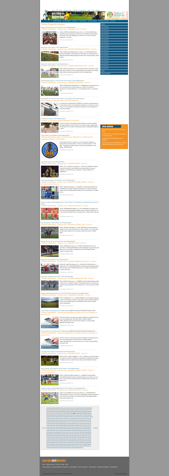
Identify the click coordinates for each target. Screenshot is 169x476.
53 (57, 411)
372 (61, 442)
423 (61, 447)
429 (77, 447)
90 (88, 413)
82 (72, 413)
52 (55, 411)
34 (63, 409)
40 (76, 409)
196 (90, 423)
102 (69, 415)
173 (74, 421)
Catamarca (43, 202)
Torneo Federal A (57, 20)
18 (76, 408)
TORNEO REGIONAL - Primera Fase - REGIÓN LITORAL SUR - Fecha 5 (66, 224)
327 (77, 437)
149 (55, 420)
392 (69, 444)
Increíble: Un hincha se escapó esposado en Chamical (60, 120)
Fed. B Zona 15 (104, 63)
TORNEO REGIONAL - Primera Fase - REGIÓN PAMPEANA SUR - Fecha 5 (67, 278)
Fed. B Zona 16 (104, 65)
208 (77, 425)
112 (50, 416)
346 (82, 439)
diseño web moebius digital (121, 473)
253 (61, 430)
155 (71, 420)
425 (66, 447)
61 (74, 411)
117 (63, 416)
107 (82, 415)
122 (76, 416)
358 (69, 440)
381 (84, 442)
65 (82, 411)
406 (61, 445)
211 (84, 425)
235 (58, 428)
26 (47, 409)
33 (61, 409)
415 (84, 445)
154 (69, 420)
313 (84, 435)
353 (55, 440)
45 (86, 409)
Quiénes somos (68, 10)
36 (67, 409)
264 (90, 430)
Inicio (53, 10)
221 (66, 427)
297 (87, 433)
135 (63, 418)
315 (90, 435)
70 (47, 413)
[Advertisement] (69, 4)
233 (53, 428)
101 (67, 415)
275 (74, 432)
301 (53, 435)
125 (83, 416)
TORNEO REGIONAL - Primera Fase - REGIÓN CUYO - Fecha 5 (63, 243)
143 (84, 418)
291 (71, 433)
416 (87, 445)
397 (82, 444)
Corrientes (46, 180)
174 (77, 421)
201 (58, 425)
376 (71, 442)
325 (71, 437)
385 (50, 444)
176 (82, 421)
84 (76, 413)
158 (79, 420)
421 (55, 447)
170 (66, 421)
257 (71, 430)
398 (84, 444)
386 (53, 444)
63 (78, 411)
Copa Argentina (82, 20)
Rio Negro (47, 80)
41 (78, 409)
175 (79, 421)
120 (70, 416)
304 (61, 435)
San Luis (52, 27)
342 (71, 439)
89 (86, 413)
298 (90, 433)
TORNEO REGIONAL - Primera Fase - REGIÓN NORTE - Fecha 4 (64, 353)
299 (48, 435)
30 (55, 409)
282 (48, 433)
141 (79, 418)
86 (80, 413)
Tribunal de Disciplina (104, 20)
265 (48, 432)
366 (90, 440)
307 (69, 435)
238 (66, 428)
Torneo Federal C (59, 27)
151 (61, 420)
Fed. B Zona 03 (104, 32)
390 (63, 444)
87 (82, 413)
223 (71, 427)
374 (66, 442)
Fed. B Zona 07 (104, 42)
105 (77, 415)
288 (63, 433)
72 (51, 413)
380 (82, 442)
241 (74, 428)
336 (55, 439)
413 (79, 445)
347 (84, 439)
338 (61, 439)
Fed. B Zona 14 (104, 60)
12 (64, 408)
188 (69, 423)
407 (63, 445)
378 (77, 442)
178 (87, 421)
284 (53, 433)
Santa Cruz (52, 80)
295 (82, 433)
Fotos (93, 10)
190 (74, 423)
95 (53, 415)
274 (71, 432)
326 (74, 437)
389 (61, 444)
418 (48, 447)
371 (58, 442)
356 (63, 440)
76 (59, 413)
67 (86, 411)
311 (79, 435)
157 (77, 420)
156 (74, 420)
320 (58, 437)
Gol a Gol (57, 464)
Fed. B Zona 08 (104, 45)
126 (86, 416)
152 (63, 420)
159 (82, 420)
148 (53, 420)
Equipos (98, 10)
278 (82, 432)
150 (58, 420)
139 (74, 418)
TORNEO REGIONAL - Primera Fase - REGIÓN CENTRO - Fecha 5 (64, 206)
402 (50, 445)
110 (90, 415)
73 (53, 413)
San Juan (48, 27)
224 (74, 427)
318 (53, 437)
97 (57, 415)
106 (80, 415)
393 (71, 444)
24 (89, 408)
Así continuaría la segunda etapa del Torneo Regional (59, 100)
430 (79, 447)
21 (83, 408)
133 (58, 418)
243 (79, 428)
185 (61, 423)
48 (47, 411)
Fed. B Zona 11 (104, 52)
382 (87, 442)
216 (53, 427)
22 (85, 408)
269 (58, 432)
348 (87, 439)
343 (74, 439)
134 (61, 418)
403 (53, 445)
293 (77, 433)
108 (85, 415)
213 (90, 425)
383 (90, 442)
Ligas (88, 10)
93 (49, 415)
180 (48, 423)
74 (55, 413)
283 (50, 433)
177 (84, 421)
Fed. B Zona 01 (104, 26)
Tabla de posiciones (106, 73)
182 (53, 423)
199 (53, 425)
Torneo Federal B (56, 467)
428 (74, 447)
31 (57, 409)
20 (81, 408)
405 (58, 445)
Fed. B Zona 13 (104, 58)
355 (61, 440)
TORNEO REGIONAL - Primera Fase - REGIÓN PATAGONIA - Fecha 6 (65, 82)
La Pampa (50, 276)
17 (74, 408)
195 (87, 423)
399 (87, 444)
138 (71, 418)
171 (69, 421)
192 (79, 423)
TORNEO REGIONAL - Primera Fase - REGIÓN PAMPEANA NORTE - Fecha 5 (68, 261)
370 (55, 442)
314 (87, 435)
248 (48, 430)
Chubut (42, 80)
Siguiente (96, 428)
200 (55, 425)
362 (79, 440)
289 (66, 433)
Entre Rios (43, 222)
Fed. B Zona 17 (104, 68)
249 (50, 430)
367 (48, 442)
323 (66, 437)
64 (80, 411)
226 (79, 427)
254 (63, 430)
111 (47, 416)
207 (74, 425)
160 (84, 420)
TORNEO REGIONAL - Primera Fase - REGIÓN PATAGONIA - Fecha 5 (65, 295)
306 (66, 435)
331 (87, 437)
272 (66, 432)
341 (69, 439)
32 (59, 409)
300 (50, 435)
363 (82, 440)
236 (61, 428)
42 (80, 409)
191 (77, 423)
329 (82, 437)
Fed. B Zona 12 (104, 55)
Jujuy (42, 161)
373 (63, 442)
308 (71, 435)
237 (63, 428)
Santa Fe (48, 222)
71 (49, 413)
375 (69, 442)
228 (84, 427)
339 (63, 439)
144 (87, 418)
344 (77, 439)
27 (49, 409)
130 (50, 418)
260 (79, 430)
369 (53, 442)
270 (61, 432)
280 (87, 432)
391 (66, 444)
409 (69, 445)
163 (48, 421)
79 (65, 413)
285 (55, 433)
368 (50, 442)
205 (69, 425)
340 (66, 439)
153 (66, 420)
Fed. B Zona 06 (104, 39)
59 (70, 411)
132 (55, 418)
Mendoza (43, 27)
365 (87, 440)
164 (50, 421)
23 (87, 408)
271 (63, 432)
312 (82, 435)
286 (58, 433)
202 (61, 425)
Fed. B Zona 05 (104, 37)
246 (87, 428)
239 (69, 428)
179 (90, 421)
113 (52, 416)
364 (84, 440)
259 (77, 430)
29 (53, 409)
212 (87, 425)
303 (58, 435)
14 (68, 408)
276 (77, 432)
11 (62, 408)
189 (71, 423)
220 (63, 427)
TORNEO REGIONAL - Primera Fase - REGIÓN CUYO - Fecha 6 (63, 29)
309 (74, 435)
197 (48, 425)
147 (50, 420)
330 (84, 437)
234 (55, 428)
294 (79, 433)
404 (55, 445)
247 (90, 428)
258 (74, 430)
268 (55, 432)
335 (53, 439)
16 (72, 408)
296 (84, 433)
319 (55, 437)
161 (87, 420)
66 (84, 411)
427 (71, 447)
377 (74, 442)
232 (50, 428)
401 (48, 445)
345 (79, 439)
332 (90, 437)
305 (63, 435)
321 (61, 437)
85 (78, 413)
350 (48, 440)
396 (79, 444)
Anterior (44, 428)
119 (68, 416)
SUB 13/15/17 (59, 10)
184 (58, 423)
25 (91, 408)
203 (63, 425)
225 (77, 427)
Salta (45, 351)
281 (90, 432)
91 (90, 413)
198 (50, 425)
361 (77, 440)
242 (77, 428)
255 (66, 430)
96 (55, 415)
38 (72, 409)
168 (61, 421)
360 (74, 440)
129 (48, 418)
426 (69, 447)
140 (77, 418)
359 (71, 440)
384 (48, 444)
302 (55, 435)
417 (90, 445)
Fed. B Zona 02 (104, 29)
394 (74, 444)
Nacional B (74, 20)
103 (72, 415)
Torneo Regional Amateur (69, 27)
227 (82, 427)
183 (55, 423)
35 (65, 409)
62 (76, 411)
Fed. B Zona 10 (104, 50)
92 (47, 415)
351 (50, 440)
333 (48, 439)
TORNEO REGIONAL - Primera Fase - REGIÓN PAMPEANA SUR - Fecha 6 (67, 66)
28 (51, 409)
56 (63, 411)
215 (50, 427)
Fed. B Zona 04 (104, 34)
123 (78, 416)
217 (55, 427)
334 (50, 439)
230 (90, 427)
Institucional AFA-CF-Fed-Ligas (48, 98)
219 (61, 427)
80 (67, 413)
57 (65, 411)
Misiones (52, 180)
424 (63, 447)
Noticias (103, 24)
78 (63, 413)
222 (69, 427)
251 (55, 430)
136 (66, 418)
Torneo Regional (67, 20)
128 (91, 416)
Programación (82, 10)
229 (87, 427)
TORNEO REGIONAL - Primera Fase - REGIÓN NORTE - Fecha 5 (64, 163)
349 (90, 439)
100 (64, 415)
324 (69, 437)
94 (51, 415)
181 (50, 423)
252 (58, 430)
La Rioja (43, 118)
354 (58, 440)
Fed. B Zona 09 (104, 47)
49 (49, 411)
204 (66, 425)
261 (82, 430)
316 (48, 437)
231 (48, 428)
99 (61, 415)
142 (82, 418)
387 (55, 444)
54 (59, 411)
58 (67, 411)
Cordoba (49, 202)
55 (61, 411)
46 (88, 409)
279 (84, 432)
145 (90, 418)
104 (75, 415)
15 (70, 408)
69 (90, 411)
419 (50, 447)
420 (53, 447)
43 (82, 409)
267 (53, 432)
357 (66, 440)
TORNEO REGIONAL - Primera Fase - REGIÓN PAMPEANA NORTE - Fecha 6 (68, 49)
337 (58, 439)
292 (74, 433)
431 (82, 447)
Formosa (52, 368)
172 (71, 421)
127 (89, 416)
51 (53, 411)
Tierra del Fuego (59, 80)
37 (70, 409)
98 (59, 415)
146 (48, 420)
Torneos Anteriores (92, 20)
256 (69, 430)
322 (63, 437)
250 (53, 430)
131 (53, 418)
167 (58, 421)
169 (63, 421)
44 (84, 409)
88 (84, 413)
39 (74, 409)
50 (51, 411)
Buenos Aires (44, 47)
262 (84, 430)
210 (82, 425)
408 (66, 445)
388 (58, 444)
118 (65, 416)
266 (50, 432)
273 (69, 432)
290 (69, 433)
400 (90, 444)
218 (58, 427)
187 (66, 423)
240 (71, 428)
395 (77, 444)
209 (79, 425)
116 (60, 416)
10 (60, 408)
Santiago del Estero (59, 202)
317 (50, 437)
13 (66, 408)
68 (88, 411)
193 (82, 423)
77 (61, 413)
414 (82, 445)
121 (73, 416)
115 (57, 416)
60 (72, 411)
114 (55, 416)
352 (53, 440)
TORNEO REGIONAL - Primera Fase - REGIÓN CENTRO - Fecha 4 (64, 390)
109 (88, 415)
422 (58, 447)
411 (74, 445)
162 (90, 420)
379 (79, 442)
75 (57, 413)
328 (79, 437)
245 (84, 428)
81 (70, 413)
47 (90, 409)
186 (63, 423)
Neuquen (47, 293)
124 (81, 416)
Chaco (42, 180)
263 (87, 430)
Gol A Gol (75, 10)
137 (69, 418)
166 (55, 421)
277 (79, 432)
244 (82, 428)
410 (71, 445)
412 (76, 445)
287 (61, 433)
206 (71, 425)
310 (77, 435)
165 (53, 421)
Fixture (102, 71)
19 (79, 408)
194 (84, 423)
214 (48, 427)
